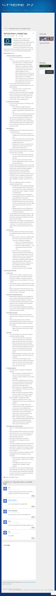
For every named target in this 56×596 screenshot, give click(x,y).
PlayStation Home (13, 477)
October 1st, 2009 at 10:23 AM (13, 489)
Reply (33, 495)
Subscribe (49, 72)
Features (8, 10)
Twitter (48, 4)
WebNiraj (14, 589)
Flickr (46, 4)
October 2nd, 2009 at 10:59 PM (13, 512)
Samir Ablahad (12, 500)
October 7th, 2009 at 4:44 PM (13, 533)
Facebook (43, 4)
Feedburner (45, 4)
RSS (52, 4)
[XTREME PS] (28, 4)
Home (4, 10)
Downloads (25, 10)
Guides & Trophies (35, 10)
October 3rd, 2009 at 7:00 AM (13, 522)
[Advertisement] (28, 19)
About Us (50, 10)
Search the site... (52, 10)
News (6, 28)
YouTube (50, 4)
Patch (6, 477)
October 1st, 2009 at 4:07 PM (13, 501)
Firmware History (17, 10)
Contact (43, 10)
